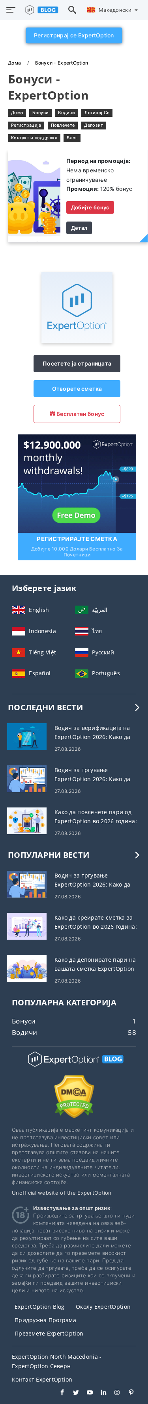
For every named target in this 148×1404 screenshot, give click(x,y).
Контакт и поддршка (34, 137)
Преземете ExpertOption (49, 1333)
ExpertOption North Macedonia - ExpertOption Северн (56, 1361)
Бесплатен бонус (79, 413)
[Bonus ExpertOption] (34, 195)
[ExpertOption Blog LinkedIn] (100, 1393)
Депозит (93, 125)
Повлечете (63, 125)
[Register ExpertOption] (77, 483)
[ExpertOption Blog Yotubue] (86, 1393)
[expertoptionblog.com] (40, 10)
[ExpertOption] (76, 340)
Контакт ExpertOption (42, 1379)
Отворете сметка (77, 388)
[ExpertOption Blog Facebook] (58, 1393)
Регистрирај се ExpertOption (74, 35)
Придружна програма (45, 1320)
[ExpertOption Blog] (74, 1066)
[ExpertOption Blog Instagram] (113, 1393)
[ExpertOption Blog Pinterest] (127, 1393)
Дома (15, 63)
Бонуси (40, 112)
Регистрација (26, 125)
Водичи (66, 112)
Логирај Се (96, 112)
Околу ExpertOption (103, 1306)
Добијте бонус (90, 207)
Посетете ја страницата (77, 363)
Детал (79, 228)
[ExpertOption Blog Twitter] (72, 1393)
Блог (72, 137)
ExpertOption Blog (40, 1306)
